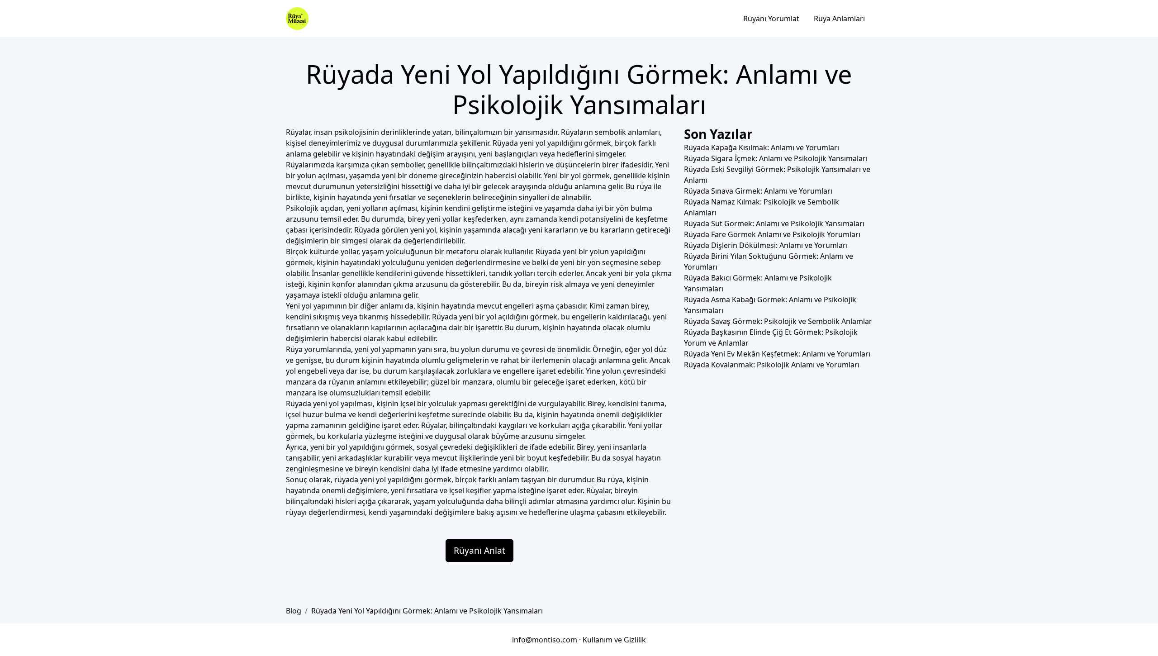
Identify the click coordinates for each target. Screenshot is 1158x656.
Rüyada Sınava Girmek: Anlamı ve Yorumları (758, 191)
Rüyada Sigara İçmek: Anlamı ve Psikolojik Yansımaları (776, 158)
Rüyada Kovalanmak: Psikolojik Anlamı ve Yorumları (771, 365)
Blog (293, 611)
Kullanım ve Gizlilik (614, 640)
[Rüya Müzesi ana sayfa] (297, 18)
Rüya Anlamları (839, 19)
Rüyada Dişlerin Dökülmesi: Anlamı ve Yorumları (766, 245)
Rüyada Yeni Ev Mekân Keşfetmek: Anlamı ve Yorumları (777, 354)
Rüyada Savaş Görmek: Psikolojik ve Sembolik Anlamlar (778, 321)
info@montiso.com (544, 640)
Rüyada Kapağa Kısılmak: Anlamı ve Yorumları (761, 147)
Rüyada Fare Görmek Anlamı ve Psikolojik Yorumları (772, 234)
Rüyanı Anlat (479, 550)
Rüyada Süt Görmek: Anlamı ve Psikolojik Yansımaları (774, 223)
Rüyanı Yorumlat (771, 19)
